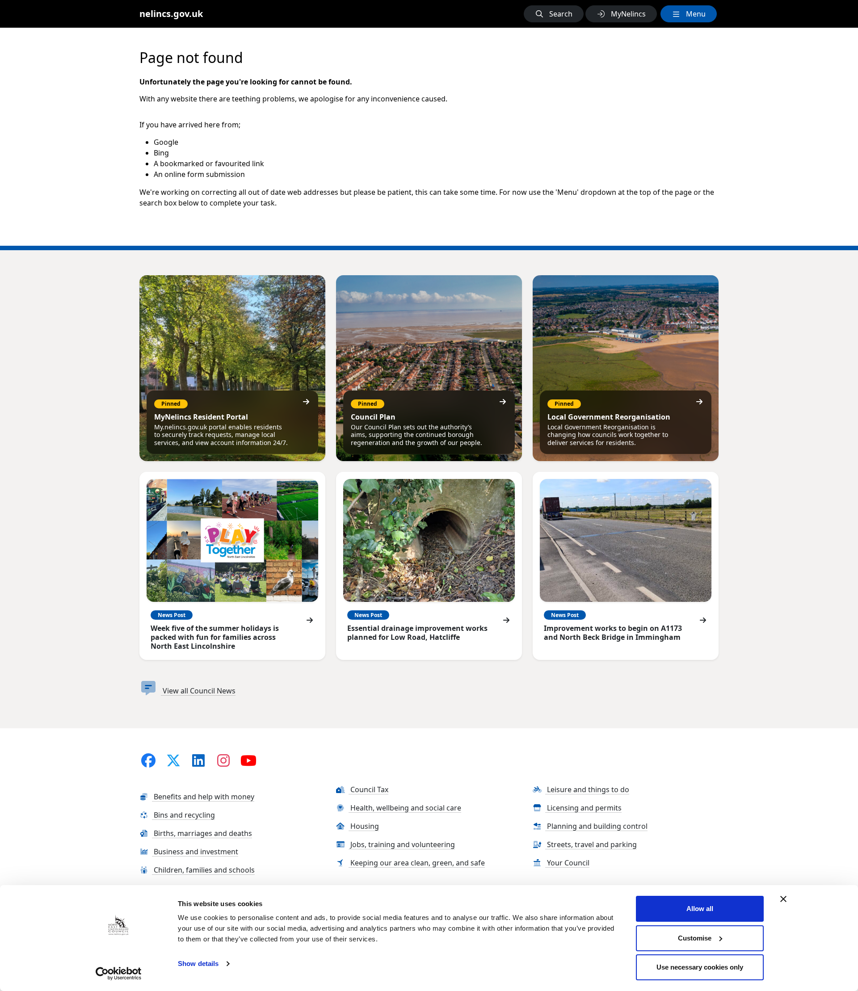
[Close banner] (783, 899)
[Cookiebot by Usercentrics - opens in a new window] (119, 973)
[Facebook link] (148, 760)
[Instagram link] (223, 760)
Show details (198, 963)
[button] (554, 13)
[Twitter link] (173, 760)
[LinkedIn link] (198, 760)
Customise (694, 938)
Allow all (699, 908)
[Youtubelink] (248, 760)
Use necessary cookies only (699, 967)
